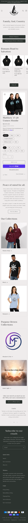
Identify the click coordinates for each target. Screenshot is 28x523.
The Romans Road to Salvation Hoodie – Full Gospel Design (18, 70)
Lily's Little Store (9, 517)
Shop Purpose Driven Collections (14, 41)
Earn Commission (7, 502)
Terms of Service (7, 499)
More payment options (14, 169)
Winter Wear (6, 251)
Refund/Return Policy (8, 493)
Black (5, 135)
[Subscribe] (23, 447)
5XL (22, 150)
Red (18, 135)
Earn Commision (7, 461)
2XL (5, 150)
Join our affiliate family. (14, 401)
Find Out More (14, 211)
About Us (5, 465)
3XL (11, 150)
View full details (19, 174)
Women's (5, 314)
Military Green (7, 142)
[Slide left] (10, 81)
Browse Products (14, 36)
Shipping (4, 125)
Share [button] (6, 174)
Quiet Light (6, 388)
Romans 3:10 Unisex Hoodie (6, 69)
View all (14, 85)
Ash (16, 142)
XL (18, 147)
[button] (1, 10)
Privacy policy (23, 517)
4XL (16, 150)
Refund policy (16, 517)
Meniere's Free (7, 357)
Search (4, 458)
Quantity (5, 154)
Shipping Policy (6, 496)
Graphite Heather (8, 138)
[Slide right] (17, 81)
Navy (12, 135)
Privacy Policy (6, 489)
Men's (4, 282)
